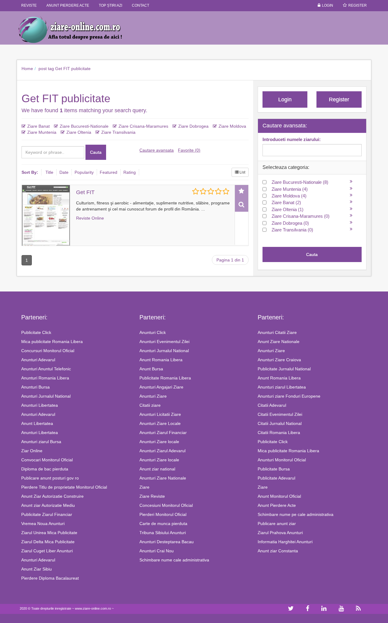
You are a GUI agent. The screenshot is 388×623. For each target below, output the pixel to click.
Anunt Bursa (151, 368)
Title (49, 172)
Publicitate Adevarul (276, 478)
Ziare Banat (38, 126)
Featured (108, 172)
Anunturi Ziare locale (159, 441)
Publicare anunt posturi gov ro (50, 478)
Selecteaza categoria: (286, 167)
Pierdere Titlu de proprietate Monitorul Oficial (64, 487)
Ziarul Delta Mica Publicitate (48, 541)
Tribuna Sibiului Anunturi (162, 532)
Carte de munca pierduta (163, 523)
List (242, 172)
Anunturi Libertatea (39, 405)
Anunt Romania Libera (160, 359)
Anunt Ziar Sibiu (36, 569)
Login (327, 5)
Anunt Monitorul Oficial (279, 496)
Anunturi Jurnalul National (46, 396)
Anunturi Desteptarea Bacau (166, 541)
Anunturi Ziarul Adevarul (162, 450)
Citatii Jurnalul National (280, 423)
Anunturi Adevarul (38, 359)
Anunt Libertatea (37, 423)
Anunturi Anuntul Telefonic (46, 368)
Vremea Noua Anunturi (43, 523)
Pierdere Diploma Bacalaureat (50, 578)
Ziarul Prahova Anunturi (280, 532)
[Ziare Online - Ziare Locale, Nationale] (76, 29)
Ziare (144, 487)
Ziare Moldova (232, 126)
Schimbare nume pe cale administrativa (295, 514)
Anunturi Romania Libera (45, 377)
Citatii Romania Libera (279, 432)
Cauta (96, 152)
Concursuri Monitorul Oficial (47, 350)
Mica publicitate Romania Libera (52, 341)
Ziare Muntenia (41, 132)
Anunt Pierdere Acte (277, 505)
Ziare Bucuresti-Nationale (84, 126)
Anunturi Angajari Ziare (161, 387)
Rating (129, 172)
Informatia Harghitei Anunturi (285, 541)
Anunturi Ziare (153, 396)
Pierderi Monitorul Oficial (162, 514)
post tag (46, 68)
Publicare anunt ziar (277, 523)
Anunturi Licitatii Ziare (160, 414)
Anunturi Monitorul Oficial (282, 459)
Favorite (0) (189, 150)
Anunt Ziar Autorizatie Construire (52, 496)
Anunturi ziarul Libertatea (282, 387)
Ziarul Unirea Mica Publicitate (49, 532)
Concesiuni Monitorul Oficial (166, 505)
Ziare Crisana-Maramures (143, 126)
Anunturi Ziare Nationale (162, 478)
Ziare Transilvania (118, 132)
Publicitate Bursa (274, 468)
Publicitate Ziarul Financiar (46, 514)
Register (357, 5)
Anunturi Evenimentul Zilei (164, 341)
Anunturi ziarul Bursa (41, 441)
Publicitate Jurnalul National (284, 368)
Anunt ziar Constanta (278, 550)
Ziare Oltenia (78, 132)
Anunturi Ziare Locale (160, 423)
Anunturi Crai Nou (156, 550)
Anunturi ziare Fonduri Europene (289, 396)
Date (64, 172)
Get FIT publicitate (73, 68)
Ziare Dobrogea (193, 126)
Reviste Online (90, 218)
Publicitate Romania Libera (165, 377)
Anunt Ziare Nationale (278, 341)
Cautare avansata (156, 150)
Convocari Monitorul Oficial (47, 459)
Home (27, 68)
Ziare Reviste (152, 496)
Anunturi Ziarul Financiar (163, 432)
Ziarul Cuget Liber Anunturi (47, 550)
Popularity (84, 172)
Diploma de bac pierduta (44, 468)
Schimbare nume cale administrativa (174, 559)
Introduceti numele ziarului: (292, 139)
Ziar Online (31, 450)
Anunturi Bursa (35, 387)
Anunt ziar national (157, 468)
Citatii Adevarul (272, 405)
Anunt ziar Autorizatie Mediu (48, 505)
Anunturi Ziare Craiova (279, 359)
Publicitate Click (36, 332)
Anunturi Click (152, 332)
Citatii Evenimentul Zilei (280, 414)
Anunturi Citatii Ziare (277, 332)
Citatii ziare (150, 405)
